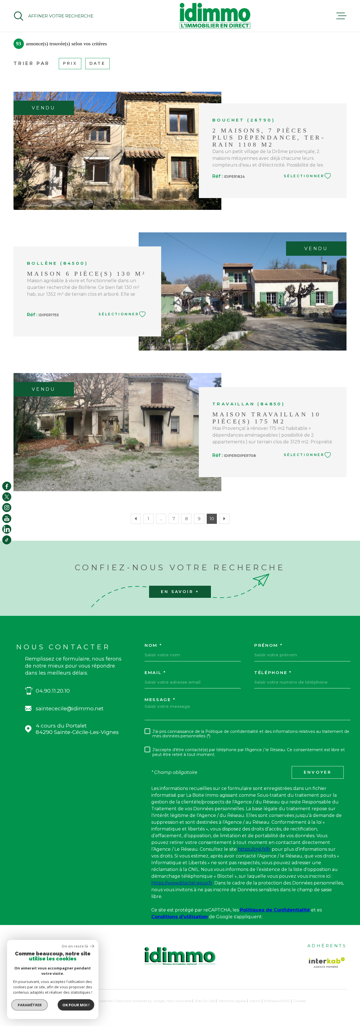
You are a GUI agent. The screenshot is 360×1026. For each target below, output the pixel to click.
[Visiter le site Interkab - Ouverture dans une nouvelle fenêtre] (327, 962)
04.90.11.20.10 (53, 691)
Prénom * (268, 645)
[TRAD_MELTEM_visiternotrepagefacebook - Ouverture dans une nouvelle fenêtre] (6, 486)
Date (97, 63)
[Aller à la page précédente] (136, 519)
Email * (155, 672)
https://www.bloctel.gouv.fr (181, 883)
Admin (255, 1001)
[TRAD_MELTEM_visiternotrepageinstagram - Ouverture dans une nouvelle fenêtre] (6, 507)
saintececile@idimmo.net (70, 708)
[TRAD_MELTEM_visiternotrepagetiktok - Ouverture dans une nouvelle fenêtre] (6, 539)
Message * (160, 699)
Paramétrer (30, 1004)
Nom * (153, 645)
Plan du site (205, 1001)
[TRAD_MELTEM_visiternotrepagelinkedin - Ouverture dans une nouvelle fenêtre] (6, 529)
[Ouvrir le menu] (341, 16)
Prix (70, 63)
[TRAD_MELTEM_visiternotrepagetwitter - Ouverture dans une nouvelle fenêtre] (6, 496)
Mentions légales (232, 1001)
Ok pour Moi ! (75, 1004)
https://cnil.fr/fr (254, 849)
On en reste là (75, 946)
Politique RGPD (277, 1001)
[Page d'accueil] (214, 16)
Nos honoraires (179, 1001)
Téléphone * (273, 672)
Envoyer (318, 772)
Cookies (300, 1001)
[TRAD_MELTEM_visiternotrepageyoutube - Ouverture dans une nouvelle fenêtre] (6, 518)
